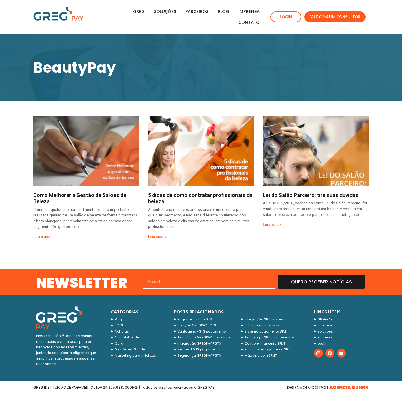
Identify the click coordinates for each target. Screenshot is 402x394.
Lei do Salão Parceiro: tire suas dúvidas (310, 195)
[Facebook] (329, 353)
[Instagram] (318, 353)
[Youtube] (341, 353)
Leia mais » (42, 237)
